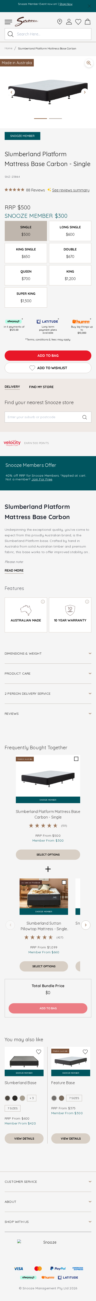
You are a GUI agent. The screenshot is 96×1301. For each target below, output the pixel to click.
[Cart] (87, 21)
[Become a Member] (69, 21)
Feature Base (63, 1082)
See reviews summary (70, 190)
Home (8, 48)
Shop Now (65, 4)
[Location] (59, 21)
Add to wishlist (52, 368)
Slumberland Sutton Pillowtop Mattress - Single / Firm (44, 926)
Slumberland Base (20, 1082)
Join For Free (41, 479)
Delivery (12, 387)
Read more (14, 570)
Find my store (41, 387)
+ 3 (32, 1098)
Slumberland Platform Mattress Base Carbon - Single (48, 814)
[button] (48, 92)
